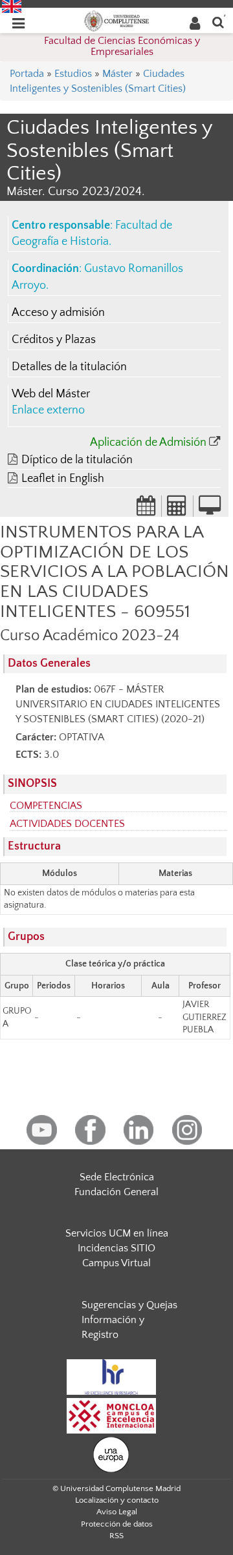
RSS (116, 1535)
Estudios (73, 73)
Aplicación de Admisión (148, 442)
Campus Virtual (116, 1263)
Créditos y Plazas (54, 339)
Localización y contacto (117, 1500)
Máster (117, 73)
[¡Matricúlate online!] (210, 510)
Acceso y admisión (58, 312)
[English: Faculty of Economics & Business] (11, 6)
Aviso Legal (116, 1511)
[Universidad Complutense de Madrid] (116, 20)
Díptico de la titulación (77, 460)
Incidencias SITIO (116, 1248)
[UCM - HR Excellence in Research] (111, 1376)
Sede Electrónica (117, 1177)
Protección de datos (117, 1524)
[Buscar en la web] (218, 21)
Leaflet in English (62, 478)
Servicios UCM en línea (116, 1233)
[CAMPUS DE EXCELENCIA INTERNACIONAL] (111, 1415)
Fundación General (116, 1192)
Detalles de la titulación (69, 366)
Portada (27, 73)
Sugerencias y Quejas (129, 1305)
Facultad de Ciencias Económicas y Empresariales (122, 46)
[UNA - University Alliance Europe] (111, 1453)
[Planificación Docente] (146, 510)
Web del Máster (51, 394)
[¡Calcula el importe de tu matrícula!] (177, 510)
